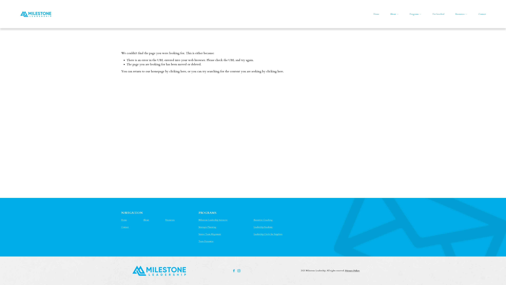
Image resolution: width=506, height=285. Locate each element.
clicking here (177, 71)
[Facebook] (233, 270)
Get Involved (438, 14)
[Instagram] (238, 270)
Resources (170, 220)
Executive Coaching (263, 220)
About (146, 220)
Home (376, 14)
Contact (482, 14)
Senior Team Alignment (210, 234)
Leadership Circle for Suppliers (268, 234)
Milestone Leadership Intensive (213, 220)
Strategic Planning (207, 227)
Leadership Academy (263, 227)
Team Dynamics (206, 241)
